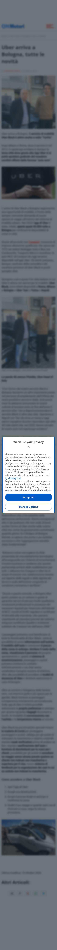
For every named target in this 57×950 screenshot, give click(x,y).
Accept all (28, 497)
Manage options (28, 506)
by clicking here (13, 478)
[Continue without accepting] (28, 447)
